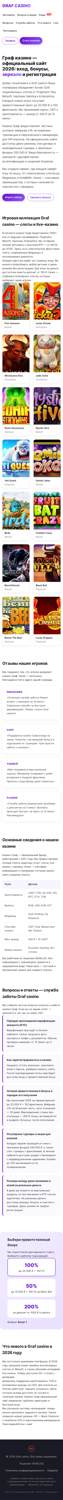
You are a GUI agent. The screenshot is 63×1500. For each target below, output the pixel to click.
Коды (44, 14)
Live (56, 22)
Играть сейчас (13, 197)
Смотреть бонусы (40, 197)
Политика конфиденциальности (25, 1470)
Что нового (44, 22)
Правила (52, 1470)
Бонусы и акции (27, 14)
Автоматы (9, 14)
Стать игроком (31, 40)
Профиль (10, 40)
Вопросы (8, 22)
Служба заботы (25, 22)
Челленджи (10, 30)
